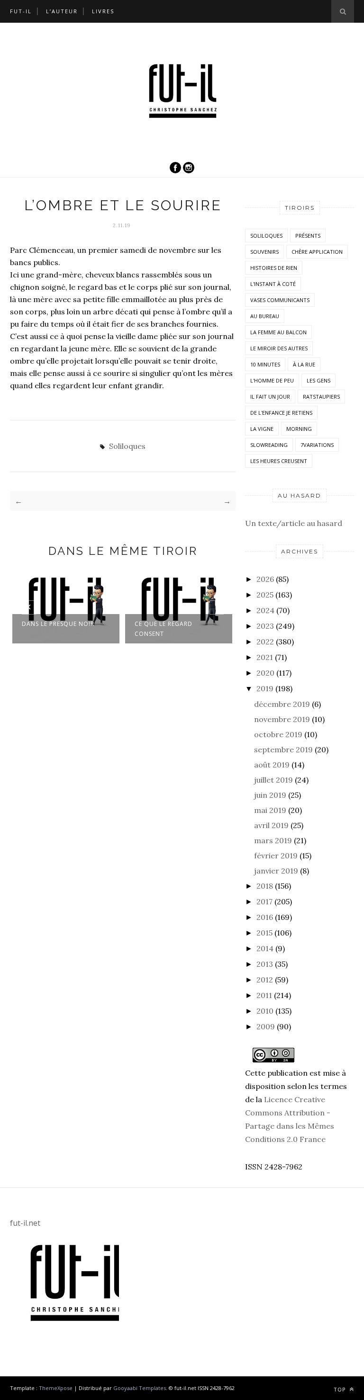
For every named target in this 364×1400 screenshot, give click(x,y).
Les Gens (318, 380)
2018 (264, 886)
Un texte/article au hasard (293, 523)
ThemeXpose (56, 1387)
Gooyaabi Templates (139, 1387)
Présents (307, 235)
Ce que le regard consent (163, 629)
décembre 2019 (282, 704)
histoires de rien (273, 267)
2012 (264, 979)
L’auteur (62, 11)
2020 (265, 673)
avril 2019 (271, 825)
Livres (103, 11)
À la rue (304, 364)
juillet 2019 (273, 780)
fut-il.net (25, 1223)
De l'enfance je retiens (281, 412)
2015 (264, 932)
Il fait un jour (270, 396)
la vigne (261, 428)
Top (341, 1389)
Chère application (317, 251)
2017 (264, 901)
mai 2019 (270, 810)
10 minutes (265, 364)
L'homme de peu (272, 380)
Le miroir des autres (279, 348)
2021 (264, 657)
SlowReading (269, 444)
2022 (265, 641)
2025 (264, 594)
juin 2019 (270, 795)
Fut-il (21, 11)
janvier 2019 (276, 870)
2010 (264, 1011)
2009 (265, 1026)
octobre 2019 (278, 734)
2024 (265, 610)
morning (299, 428)
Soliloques (127, 446)
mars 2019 (273, 840)
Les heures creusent (278, 460)
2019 (264, 688)
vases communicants (279, 299)
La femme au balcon (278, 332)
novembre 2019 (282, 719)
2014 (264, 948)
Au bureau (264, 316)
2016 (264, 917)
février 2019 (276, 855)
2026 (265, 579)
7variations (317, 444)
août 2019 (272, 764)
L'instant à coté (273, 283)
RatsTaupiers (321, 396)
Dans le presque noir (58, 624)
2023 (265, 626)
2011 (264, 995)
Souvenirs (264, 251)
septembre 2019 (283, 749)
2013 (264, 964)
